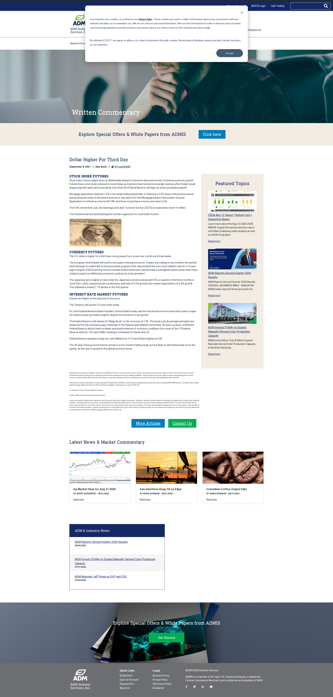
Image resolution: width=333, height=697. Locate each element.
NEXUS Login (258, 6)
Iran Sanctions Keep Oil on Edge (160, 489)
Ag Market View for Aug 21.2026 (94, 489)
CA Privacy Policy (162, 683)
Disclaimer (158, 688)
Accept (230, 53)
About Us (125, 688)
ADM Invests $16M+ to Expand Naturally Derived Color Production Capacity (229, 331)
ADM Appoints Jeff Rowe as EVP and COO (101, 576)
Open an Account (129, 679)
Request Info (127, 683)
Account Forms (161, 675)
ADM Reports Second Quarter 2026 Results (101, 542)
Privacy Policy (160, 679)
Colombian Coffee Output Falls (226, 489)
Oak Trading (277, 6)
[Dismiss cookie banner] (242, 12)
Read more (214, 241)
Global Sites (126, 675)
